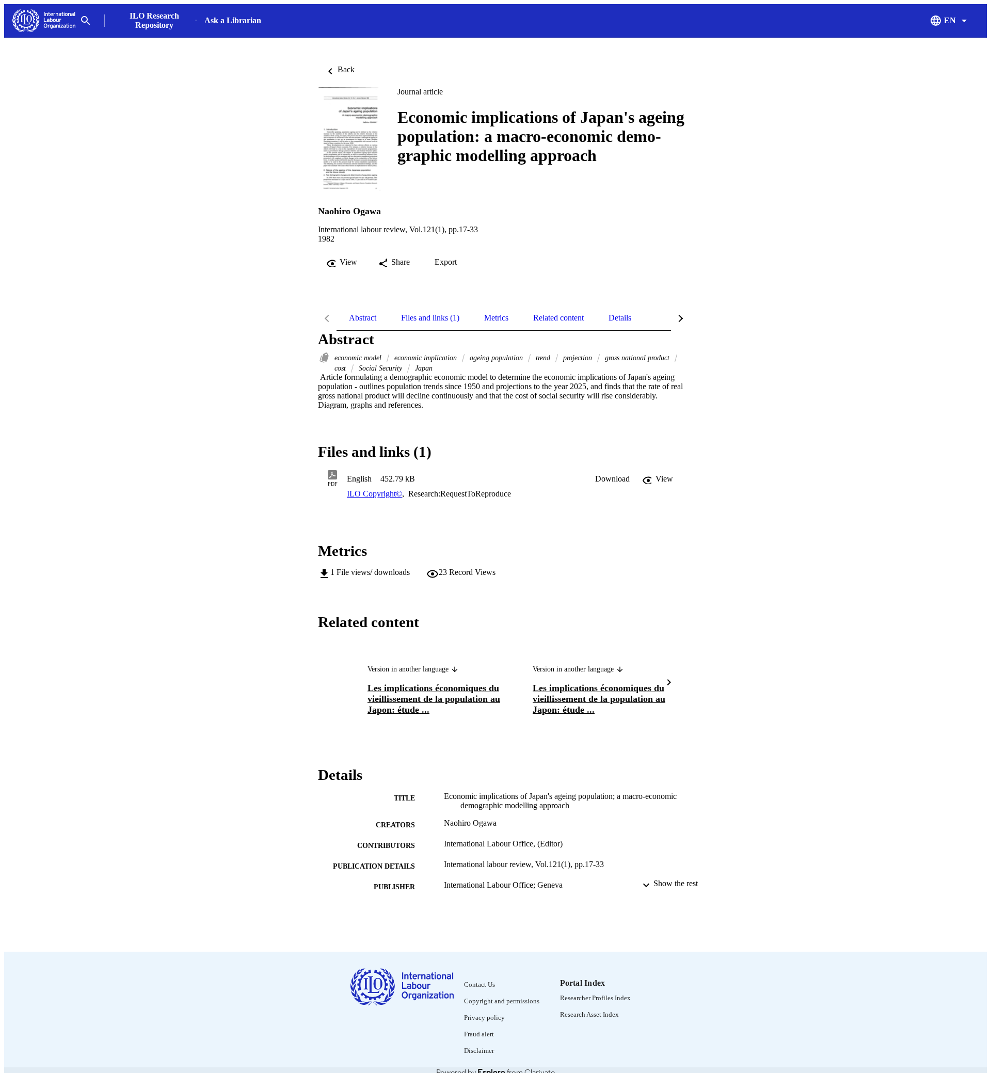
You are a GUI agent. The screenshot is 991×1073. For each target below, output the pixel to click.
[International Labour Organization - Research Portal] (43, 21)
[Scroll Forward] (669, 684)
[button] (612, 479)
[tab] (363, 318)
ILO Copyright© (374, 493)
